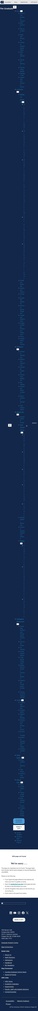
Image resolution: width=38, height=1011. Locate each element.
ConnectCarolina (10, 992)
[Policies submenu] (21, 543)
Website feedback (23, 1001)
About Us (8, 955)
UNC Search (34, 2)
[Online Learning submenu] (23, 758)
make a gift (19, 827)
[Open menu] (10, 425)
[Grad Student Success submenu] (22, 432)
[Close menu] (15, 7)
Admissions (9, 960)
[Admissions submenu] (18, 349)
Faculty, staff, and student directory (17, 989)
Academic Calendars (12, 984)
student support (19, 821)
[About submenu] (21, 11)
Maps (15, 2)
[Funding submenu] (22, 700)
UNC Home (9, 981)
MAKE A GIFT (19, 919)
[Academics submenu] (18, 92)
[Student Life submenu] (18, 415)
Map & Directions (7, 947)
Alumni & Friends (10, 975)
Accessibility (8, 2)
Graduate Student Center (9, 943)
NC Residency (9, 965)
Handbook (8, 963)
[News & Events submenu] (22, 782)
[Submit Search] (27, 426)
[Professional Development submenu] (18, 624)
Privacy (8, 1004)
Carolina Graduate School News (15, 972)
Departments (24, 2)
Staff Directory (10, 957)
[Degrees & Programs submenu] (23, 102)
